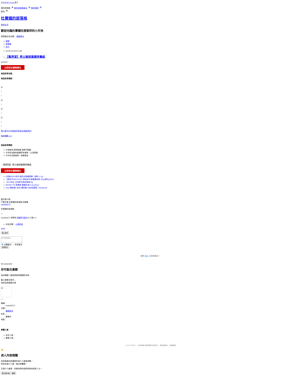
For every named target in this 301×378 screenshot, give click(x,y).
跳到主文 (4, 25)
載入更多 (5, 233)
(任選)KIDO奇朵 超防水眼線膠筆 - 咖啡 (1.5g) (24, 176)
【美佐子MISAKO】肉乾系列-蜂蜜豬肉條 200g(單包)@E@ (30, 179)
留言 (25, 218)
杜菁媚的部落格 (14, 18)
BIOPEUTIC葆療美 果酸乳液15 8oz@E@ (22, 185)
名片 (7, 47)
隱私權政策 (164, 345)
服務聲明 (173, 345)
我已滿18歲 (6, 373)
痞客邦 (20, 218)
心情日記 (19, 224)
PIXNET (133, 345)
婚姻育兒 (20, 36)
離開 (13, 373)
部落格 (8, 44)
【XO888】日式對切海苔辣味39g (19, 182)
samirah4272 (5, 204)
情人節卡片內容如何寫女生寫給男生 (16, 131)
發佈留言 (5, 247)
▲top (3, 228)
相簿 (7, 41)
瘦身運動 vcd (6, 136)
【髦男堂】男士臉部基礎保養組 (25, 56)
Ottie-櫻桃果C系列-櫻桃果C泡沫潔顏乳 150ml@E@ (26, 188)
